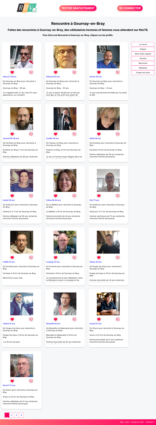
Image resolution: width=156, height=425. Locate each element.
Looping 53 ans (53, 262)
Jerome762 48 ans (11, 138)
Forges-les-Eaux (143, 72)
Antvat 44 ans (96, 76)
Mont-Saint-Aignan (143, 54)
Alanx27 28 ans (9, 76)
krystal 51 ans (96, 323)
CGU (127, 422)
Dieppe (143, 49)
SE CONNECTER (130, 8)
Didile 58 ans (95, 138)
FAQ (122, 422)
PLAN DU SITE (137, 422)
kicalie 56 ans (9, 200)
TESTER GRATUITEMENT (78, 8)
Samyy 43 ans (96, 262)
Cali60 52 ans (9, 262)
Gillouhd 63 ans (53, 76)
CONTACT (149, 422)
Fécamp (143, 58)
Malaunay (143, 68)
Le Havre (143, 44)
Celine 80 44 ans (53, 200)
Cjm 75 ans (94, 200)
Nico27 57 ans (9, 385)
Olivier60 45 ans (53, 323)
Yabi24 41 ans (9, 323)
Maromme (143, 63)
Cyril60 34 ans (52, 138)
